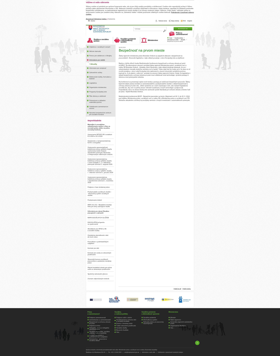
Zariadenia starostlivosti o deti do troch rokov (98, 236)
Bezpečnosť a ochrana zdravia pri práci (99, 322)
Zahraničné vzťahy (95, 72)
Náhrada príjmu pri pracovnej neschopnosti (153, 322)
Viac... (118, 332)
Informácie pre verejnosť (97, 68)
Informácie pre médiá (172, 39)
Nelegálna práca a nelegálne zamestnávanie (99, 328)
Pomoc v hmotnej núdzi (124, 323)
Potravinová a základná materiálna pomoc (97, 101)
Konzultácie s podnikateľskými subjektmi (98, 242)
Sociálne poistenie (149, 317)
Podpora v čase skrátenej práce (99, 187)
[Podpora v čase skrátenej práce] (149, 303)
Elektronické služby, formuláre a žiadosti (100, 77)
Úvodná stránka (179, 37)
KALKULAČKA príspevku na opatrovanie (96, 223)
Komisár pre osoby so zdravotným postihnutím (99, 253)
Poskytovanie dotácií (95, 200)
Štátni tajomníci (175, 320)
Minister (173, 317)
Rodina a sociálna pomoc (101, 40)
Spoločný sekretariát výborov (98, 274)
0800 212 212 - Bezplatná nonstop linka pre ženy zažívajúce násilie (100, 205)
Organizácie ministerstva (97, 87)
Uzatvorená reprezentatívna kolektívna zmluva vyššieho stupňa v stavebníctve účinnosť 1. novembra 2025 (100, 179)
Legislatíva (93, 83)
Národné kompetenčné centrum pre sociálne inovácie (100, 113)
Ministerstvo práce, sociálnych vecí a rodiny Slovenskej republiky (107, 30)
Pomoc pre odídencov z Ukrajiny (100, 56)
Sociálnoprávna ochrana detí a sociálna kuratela (126, 320)
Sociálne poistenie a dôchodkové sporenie (150, 313)
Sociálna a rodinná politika (121, 313)
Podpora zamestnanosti (97, 317)
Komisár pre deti (93, 248)
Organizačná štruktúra (178, 325)
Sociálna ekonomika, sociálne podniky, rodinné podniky (99, 332)
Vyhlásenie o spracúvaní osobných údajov (170, 352)
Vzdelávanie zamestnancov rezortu (98, 107)
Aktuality (183, 39)
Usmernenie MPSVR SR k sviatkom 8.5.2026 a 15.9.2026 (100, 135)
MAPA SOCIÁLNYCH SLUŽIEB (98, 217)
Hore (197, 343)
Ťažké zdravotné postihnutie (126, 325)
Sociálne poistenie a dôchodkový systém (128, 40)
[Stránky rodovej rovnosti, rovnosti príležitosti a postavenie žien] (132, 301)
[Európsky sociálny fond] (95, 301)
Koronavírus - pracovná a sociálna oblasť (98, 339)
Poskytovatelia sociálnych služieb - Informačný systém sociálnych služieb (99, 193)
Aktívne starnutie (95, 51)
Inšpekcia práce (94, 325)
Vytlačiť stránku (186, 288)
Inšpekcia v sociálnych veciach (99, 47)
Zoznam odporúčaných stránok (98, 278)
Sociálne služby (121, 328)
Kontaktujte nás (183, 28)
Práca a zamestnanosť (182, 33)
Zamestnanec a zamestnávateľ (100, 320)
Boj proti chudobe (122, 330)
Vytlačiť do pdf (177, 288)
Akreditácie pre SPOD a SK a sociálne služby (97, 229)
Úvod (170, 37)
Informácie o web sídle (148, 352)
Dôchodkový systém (150, 320)
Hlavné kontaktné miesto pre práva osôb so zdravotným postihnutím (100, 268)
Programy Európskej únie (98, 92)
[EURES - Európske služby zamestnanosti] (167, 301)
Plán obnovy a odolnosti (97, 96)
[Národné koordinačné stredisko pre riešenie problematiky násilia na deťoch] (185, 305)
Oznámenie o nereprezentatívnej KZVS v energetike (99, 142)
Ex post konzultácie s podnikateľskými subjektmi (98, 336)
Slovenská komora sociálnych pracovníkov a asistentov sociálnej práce (99, 261)
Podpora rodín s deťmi (124, 317)
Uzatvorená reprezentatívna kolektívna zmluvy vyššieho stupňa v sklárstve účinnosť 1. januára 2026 (100, 170)
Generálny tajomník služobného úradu (181, 322)
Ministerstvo (153, 40)
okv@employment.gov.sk (131, 352)
